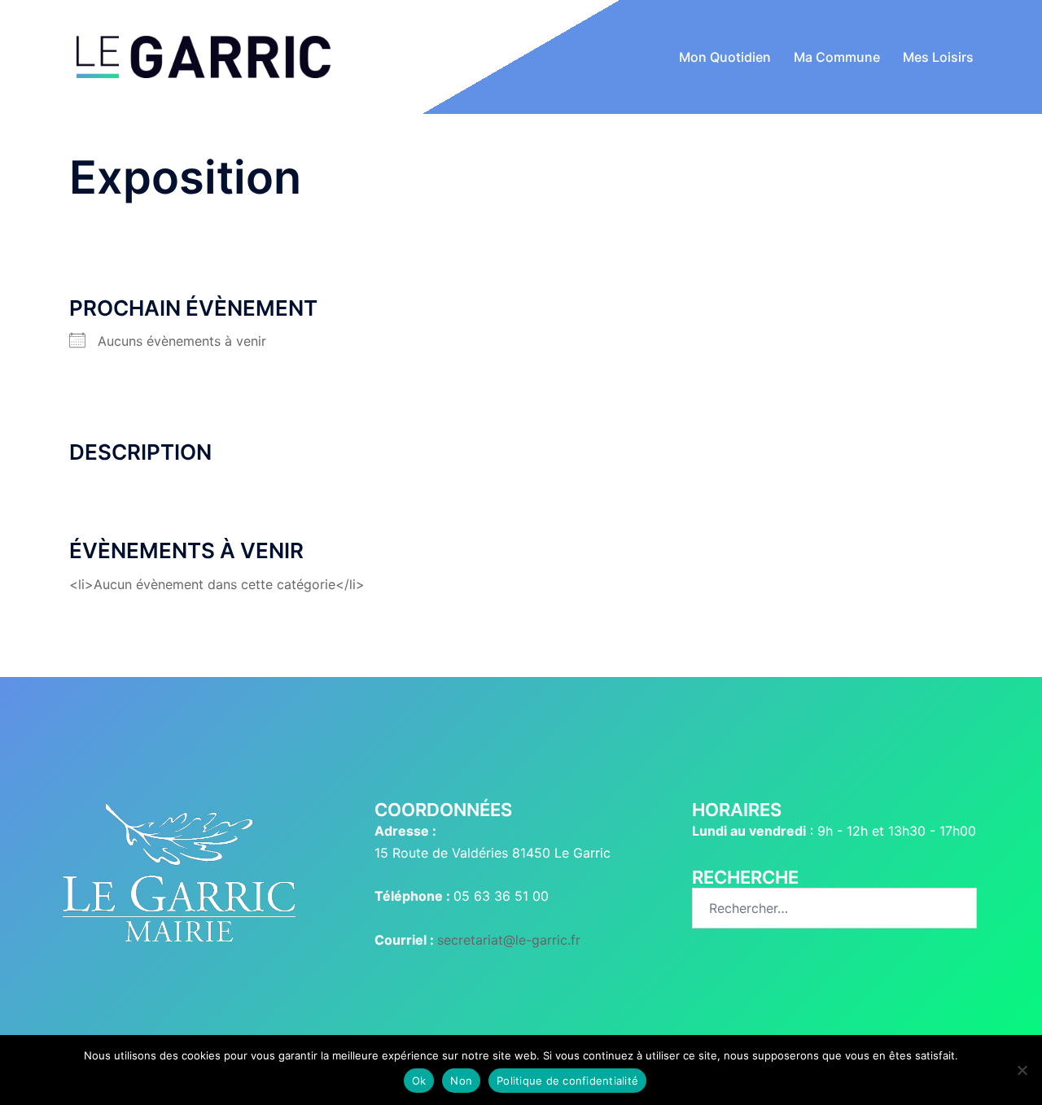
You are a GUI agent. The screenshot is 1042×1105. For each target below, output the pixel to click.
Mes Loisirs (938, 57)
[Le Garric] (203, 55)
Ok (419, 1080)
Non (461, 1080)
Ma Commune (837, 57)
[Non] (1022, 1070)
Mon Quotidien (725, 57)
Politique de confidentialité (567, 1080)
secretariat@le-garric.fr (508, 940)
